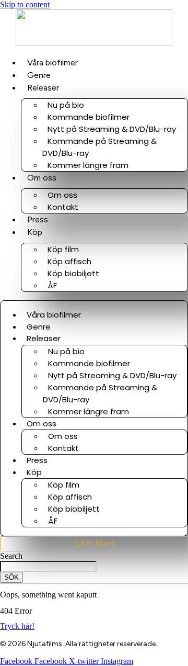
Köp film (63, 249)
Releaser (43, 88)
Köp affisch (69, 261)
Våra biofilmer (52, 62)
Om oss (41, 178)
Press (37, 219)
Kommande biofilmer (89, 116)
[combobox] (48, 566)
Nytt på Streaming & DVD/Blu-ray (112, 128)
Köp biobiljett (73, 273)
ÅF (52, 285)
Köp (34, 232)
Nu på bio (66, 104)
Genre (39, 75)
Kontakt (63, 206)
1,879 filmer (94, 543)
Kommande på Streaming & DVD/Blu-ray (99, 147)
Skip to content (25, 4)
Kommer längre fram (88, 165)
